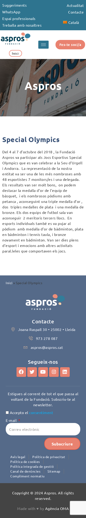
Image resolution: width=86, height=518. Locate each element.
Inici (9, 283)
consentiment (41, 412)
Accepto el (31, 412)
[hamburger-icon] (43, 45)
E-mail (12, 420)
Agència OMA (57, 508)
